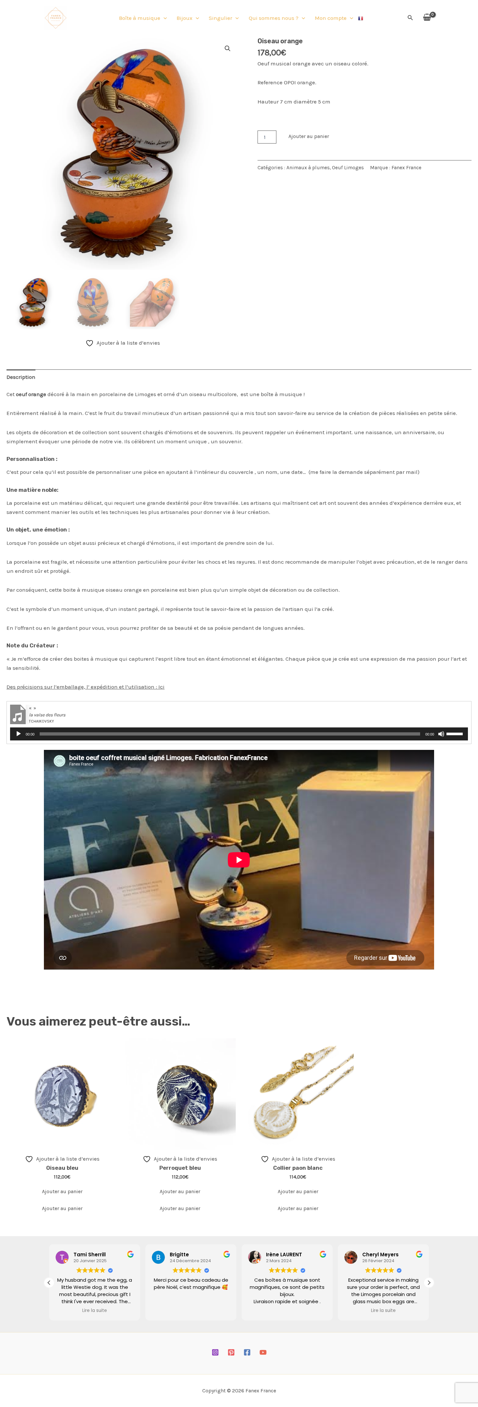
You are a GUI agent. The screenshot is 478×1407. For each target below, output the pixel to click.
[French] (361, 18)
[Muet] (441, 734)
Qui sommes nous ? (274, 18)
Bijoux (185, 18)
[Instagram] (215, 1352)
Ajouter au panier (308, 136)
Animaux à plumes (308, 168)
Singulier (220, 18)
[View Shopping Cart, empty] (427, 18)
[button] (163, 18)
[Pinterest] (231, 1352)
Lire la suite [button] (94, 1311)
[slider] (455, 733)
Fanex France (406, 168)
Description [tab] (21, 377)
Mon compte (331, 18)
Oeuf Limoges (348, 168)
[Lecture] (18, 734)
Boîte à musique (139, 18)
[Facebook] (247, 1352)
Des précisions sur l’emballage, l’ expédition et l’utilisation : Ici (86, 686)
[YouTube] (263, 1352)
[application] (239, 733)
